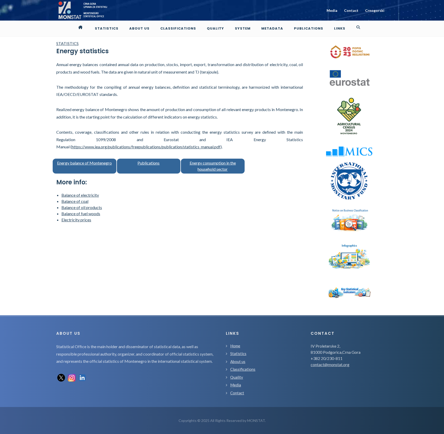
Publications (148, 162)
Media (332, 10)
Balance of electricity (80, 195)
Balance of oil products (81, 207)
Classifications (242, 369)
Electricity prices (76, 219)
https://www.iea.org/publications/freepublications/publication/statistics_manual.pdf (146, 146)
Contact (351, 10)
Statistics (238, 353)
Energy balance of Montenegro (84, 162)
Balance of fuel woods (80, 213)
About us (237, 361)
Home (235, 345)
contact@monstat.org (330, 364)
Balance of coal (74, 201)
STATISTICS (67, 43)
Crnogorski (374, 10)
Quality (236, 377)
